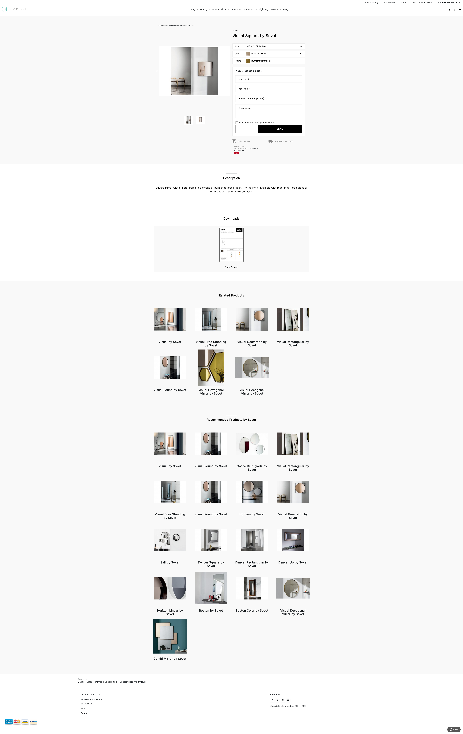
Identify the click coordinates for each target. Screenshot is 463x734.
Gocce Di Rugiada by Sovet (252, 467)
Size (250, 46)
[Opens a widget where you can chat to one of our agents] (454, 730)
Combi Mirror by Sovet (170, 658)
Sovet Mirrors (189, 25)
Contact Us (86, 704)
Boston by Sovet (211, 610)
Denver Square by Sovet (211, 564)
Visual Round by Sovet (170, 390)
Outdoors (236, 9)
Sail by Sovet (170, 562)
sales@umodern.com (422, 2)
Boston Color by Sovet (252, 610)
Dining (204, 9)
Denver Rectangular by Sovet (252, 564)
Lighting (263, 9)
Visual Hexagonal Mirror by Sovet (211, 391)
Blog (285, 9)
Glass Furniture (170, 25)
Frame (253, 60)
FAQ (83, 708)
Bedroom (249, 9)
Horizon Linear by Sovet (170, 612)
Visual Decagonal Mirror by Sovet (252, 391)
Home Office (219, 9)
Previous (156, 71)
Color (250, 53)
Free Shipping (371, 2)
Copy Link (253, 148)
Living (192, 9)
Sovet (235, 30)
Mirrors (180, 25)
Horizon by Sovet (252, 514)
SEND (280, 128)
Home (160, 25)
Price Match (390, 2)
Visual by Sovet (170, 342)
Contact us (239, 151)
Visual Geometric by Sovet (252, 343)
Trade (403, 2)
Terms (84, 713)
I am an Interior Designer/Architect (256, 122)
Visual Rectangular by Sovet (293, 343)
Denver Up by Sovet (293, 562)
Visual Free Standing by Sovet (211, 343)
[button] (455, 9)
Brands (274, 9)
